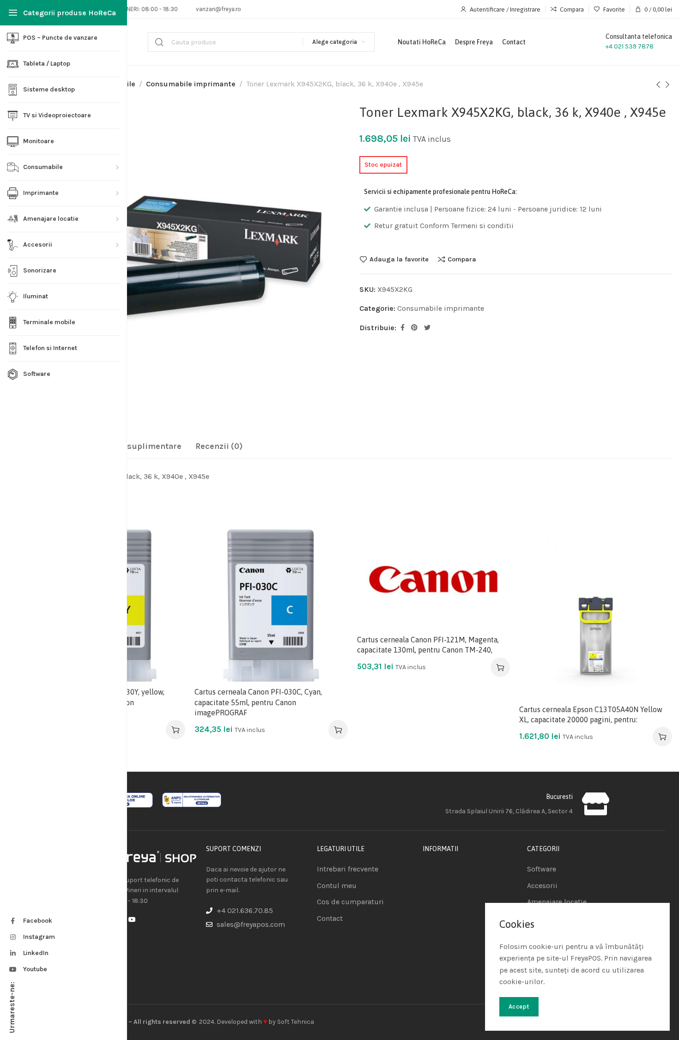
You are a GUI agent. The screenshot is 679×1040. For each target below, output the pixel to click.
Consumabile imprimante (191, 83)
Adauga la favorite (399, 259)
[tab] (133, 447)
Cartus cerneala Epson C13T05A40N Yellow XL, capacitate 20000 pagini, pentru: (590, 714)
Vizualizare (169, 591)
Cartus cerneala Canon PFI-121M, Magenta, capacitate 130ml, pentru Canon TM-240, (428, 644)
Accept (519, 1006)
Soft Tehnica (295, 1022)
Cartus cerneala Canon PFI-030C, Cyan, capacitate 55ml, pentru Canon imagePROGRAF (258, 702)
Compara (462, 259)
